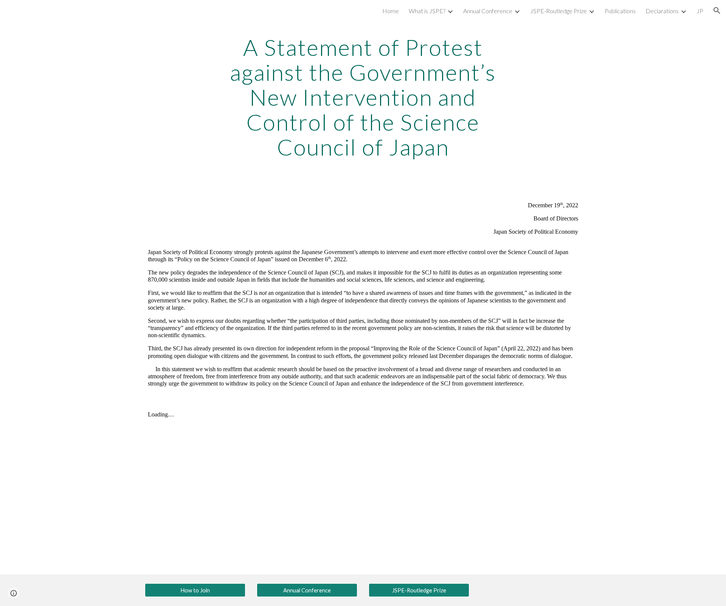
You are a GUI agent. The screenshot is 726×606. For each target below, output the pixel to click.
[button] (717, 11)
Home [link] (390, 10)
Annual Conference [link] (487, 10)
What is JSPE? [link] (427, 10)
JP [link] (700, 10)
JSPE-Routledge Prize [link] (558, 10)
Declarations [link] (662, 10)
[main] (363, 97)
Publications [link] (620, 10)
